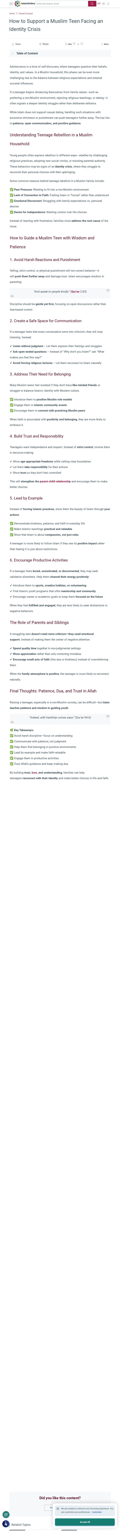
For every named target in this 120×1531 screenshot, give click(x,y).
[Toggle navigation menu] (12, 4)
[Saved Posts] (108, 4)
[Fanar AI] (6, 1523)
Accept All (85, 1522)
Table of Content (27, 53)
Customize (97, 1512)
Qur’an (75, 291)
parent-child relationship (55, 481)
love (34, 772)
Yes (52, 1507)
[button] (74, 44)
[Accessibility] (103, 4)
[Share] (6, 1514)
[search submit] (92, 3)
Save (17, 44)
